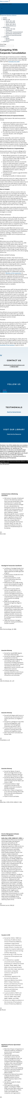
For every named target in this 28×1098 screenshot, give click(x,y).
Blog (7, 38)
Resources (10, 40)
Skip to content (4, 1)
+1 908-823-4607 (14, 366)
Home (5, 18)
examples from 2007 (14, 61)
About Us (6, 19)
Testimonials (11, 26)
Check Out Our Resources (14, 434)
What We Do (10, 29)
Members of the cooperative (13, 273)
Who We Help (11, 24)
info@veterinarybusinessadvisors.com (14, 365)
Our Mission (10, 23)
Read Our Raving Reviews (14, 412)
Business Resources (13, 34)
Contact (6, 41)
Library (6, 37)
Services (6, 27)
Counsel (9, 30)
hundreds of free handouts (7, 345)
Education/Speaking (13, 35)
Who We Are (10, 21)
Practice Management (14, 32)
